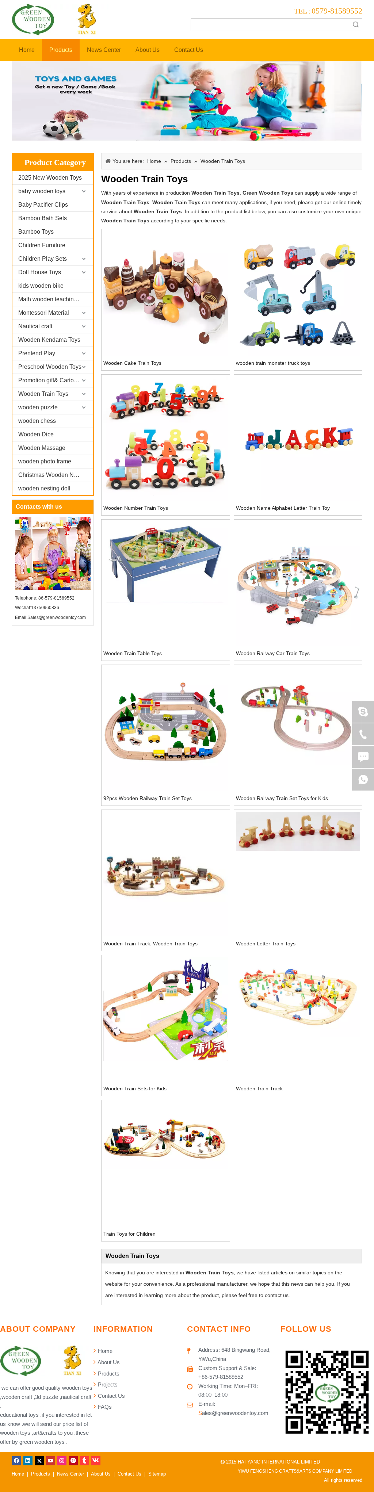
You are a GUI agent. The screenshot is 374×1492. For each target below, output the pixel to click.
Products (107, 1373)
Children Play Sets (42, 259)
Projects (107, 1384)
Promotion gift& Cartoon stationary (55, 380)
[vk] (95, 1460)
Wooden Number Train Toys (135, 508)
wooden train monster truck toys (273, 363)
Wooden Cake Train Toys (132, 363)
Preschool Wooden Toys (49, 367)
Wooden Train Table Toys (132, 653)
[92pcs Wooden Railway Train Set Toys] (165, 728)
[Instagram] (61, 1460)
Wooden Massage (41, 448)
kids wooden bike (41, 286)
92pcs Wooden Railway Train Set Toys (147, 798)
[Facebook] (16, 1460)
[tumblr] (84, 1460)
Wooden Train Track (259, 1088)
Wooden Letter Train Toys (265, 943)
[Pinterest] (73, 1460)
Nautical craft (35, 326)
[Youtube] (50, 1460)
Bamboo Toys (36, 232)
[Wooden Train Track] (298, 996)
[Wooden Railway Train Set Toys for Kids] (298, 715)
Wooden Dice (36, 434)
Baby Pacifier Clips (43, 205)
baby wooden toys (41, 191)
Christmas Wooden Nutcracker (55, 475)
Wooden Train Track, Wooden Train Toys (150, 943)
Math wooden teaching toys (53, 299)
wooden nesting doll (44, 488)
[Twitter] (39, 1460)
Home (104, 1351)
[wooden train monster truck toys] (298, 293)
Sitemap (157, 1474)
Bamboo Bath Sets (42, 218)
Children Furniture (41, 245)
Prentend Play (36, 353)
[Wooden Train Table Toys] (165, 563)
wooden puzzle (38, 407)
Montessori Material (43, 313)
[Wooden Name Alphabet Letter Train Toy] (298, 438)
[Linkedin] (28, 1460)
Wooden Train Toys (43, 394)
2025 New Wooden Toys (50, 178)
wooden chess (37, 421)
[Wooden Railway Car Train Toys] (298, 583)
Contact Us (110, 1396)
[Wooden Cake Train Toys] (165, 293)
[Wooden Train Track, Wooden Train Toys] (165, 873)
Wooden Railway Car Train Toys (273, 653)
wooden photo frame (44, 461)
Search (356, 25)
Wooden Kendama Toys (49, 340)
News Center (70, 1474)
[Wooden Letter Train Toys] (298, 831)
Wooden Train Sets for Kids (135, 1088)
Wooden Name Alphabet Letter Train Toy (283, 508)
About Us (108, 1362)
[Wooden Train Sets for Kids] (165, 1008)
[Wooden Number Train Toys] (165, 438)
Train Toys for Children (129, 1234)
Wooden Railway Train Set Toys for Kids (282, 798)
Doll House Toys (39, 272)
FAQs (104, 1407)
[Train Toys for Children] (165, 1135)
